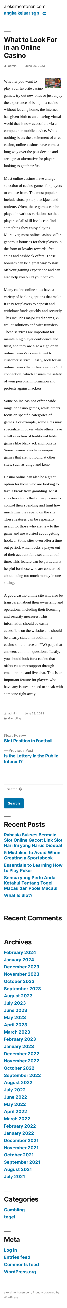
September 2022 (22, 1075)
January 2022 (19, 1133)
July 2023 (15, 1003)
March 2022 (17, 1118)
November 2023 (21, 974)
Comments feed (21, 1264)
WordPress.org (20, 1271)
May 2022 (15, 1104)
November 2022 (21, 1060)
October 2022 (19, 1068)
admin (12, 66)
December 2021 (21, 1140)
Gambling (14, 718)
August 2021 (18, 1169)
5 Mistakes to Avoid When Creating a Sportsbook (32, 855)
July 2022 (15, 1089)
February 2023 (20, 1039)
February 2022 (20, 1126)
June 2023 (15, 1010)
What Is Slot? (18, 895)
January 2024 (19, 959)
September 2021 (22, 1162)
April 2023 (15, 1024)
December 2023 (21, 966)
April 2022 (15, 1111)
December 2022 (21, 1053)
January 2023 (19, 1046)
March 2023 (17, 1032)
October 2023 (19, 981)
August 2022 (18, 1082)
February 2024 (20, 952)
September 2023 (22, 988)
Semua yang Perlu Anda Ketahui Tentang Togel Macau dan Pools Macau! (31, 883)
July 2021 (14, 1176)
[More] (44, 14)
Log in (10, 1250)
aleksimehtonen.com (24, 6)
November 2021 (21, 1147)
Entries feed (17, 1257)
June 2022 (15, 1097)
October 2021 (19, 1154)
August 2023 (18, 995)
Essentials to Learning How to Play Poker (33, 867)
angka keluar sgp (21, 13)
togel (9, 1216)
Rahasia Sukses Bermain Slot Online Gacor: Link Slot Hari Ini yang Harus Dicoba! (33, 840)
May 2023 (15, 1017)
